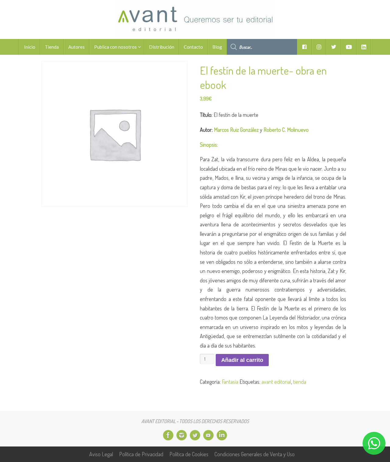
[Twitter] (195, 435)
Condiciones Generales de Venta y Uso (254, 454)
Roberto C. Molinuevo (286, 129)
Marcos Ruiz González (236, 129)
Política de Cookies (188, 454)
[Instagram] (181, 435)
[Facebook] (168, 435)
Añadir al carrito (242, 360)
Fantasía (230, 381)
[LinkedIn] (222, 435)
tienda (299, 381)
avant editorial (276, 381)
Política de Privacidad (141, 454)
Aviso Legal (101, 454)
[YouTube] (208, 435)
